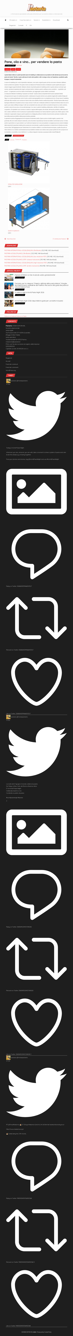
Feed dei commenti (12, 367)
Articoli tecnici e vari (18, 135)
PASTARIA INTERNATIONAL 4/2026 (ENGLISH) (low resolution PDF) (25, 256)
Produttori (24, 140)
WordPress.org (11, 370)
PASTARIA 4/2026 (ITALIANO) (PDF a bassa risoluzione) (22, 259)
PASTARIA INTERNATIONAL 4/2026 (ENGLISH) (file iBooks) (22, 250)
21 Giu (8, 384)
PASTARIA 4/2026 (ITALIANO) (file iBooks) (17, 253)
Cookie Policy (48, 1332)
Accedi (8, 361)
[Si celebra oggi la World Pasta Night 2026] (8, 295)
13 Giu (8, 720)
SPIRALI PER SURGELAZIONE (15, 184)
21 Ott (8, 1061)
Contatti (20, 25)
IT (26, 25)
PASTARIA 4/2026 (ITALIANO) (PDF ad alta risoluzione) (21, 266)
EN (31, 25)
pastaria (13, 381)
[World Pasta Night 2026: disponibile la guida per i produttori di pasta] (8, 303)
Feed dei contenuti (12, 364)
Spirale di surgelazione (13, 230)
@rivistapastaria (22, 381)
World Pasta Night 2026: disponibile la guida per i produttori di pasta (39, 301)
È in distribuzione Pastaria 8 (59, 239)
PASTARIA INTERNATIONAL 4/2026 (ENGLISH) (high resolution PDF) (25, 263)
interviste (12, 140)
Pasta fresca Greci (11, 239)
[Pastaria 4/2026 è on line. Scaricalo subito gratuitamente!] (8, 277)
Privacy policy (40, 1332)
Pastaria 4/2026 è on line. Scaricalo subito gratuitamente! (35, 275)
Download (56, 20)
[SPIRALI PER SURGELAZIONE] (29, 162)
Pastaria (19, 65)
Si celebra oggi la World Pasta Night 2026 (29, 292)
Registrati (12, 25)
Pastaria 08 (18, 139)
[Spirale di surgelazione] (29, 208)
